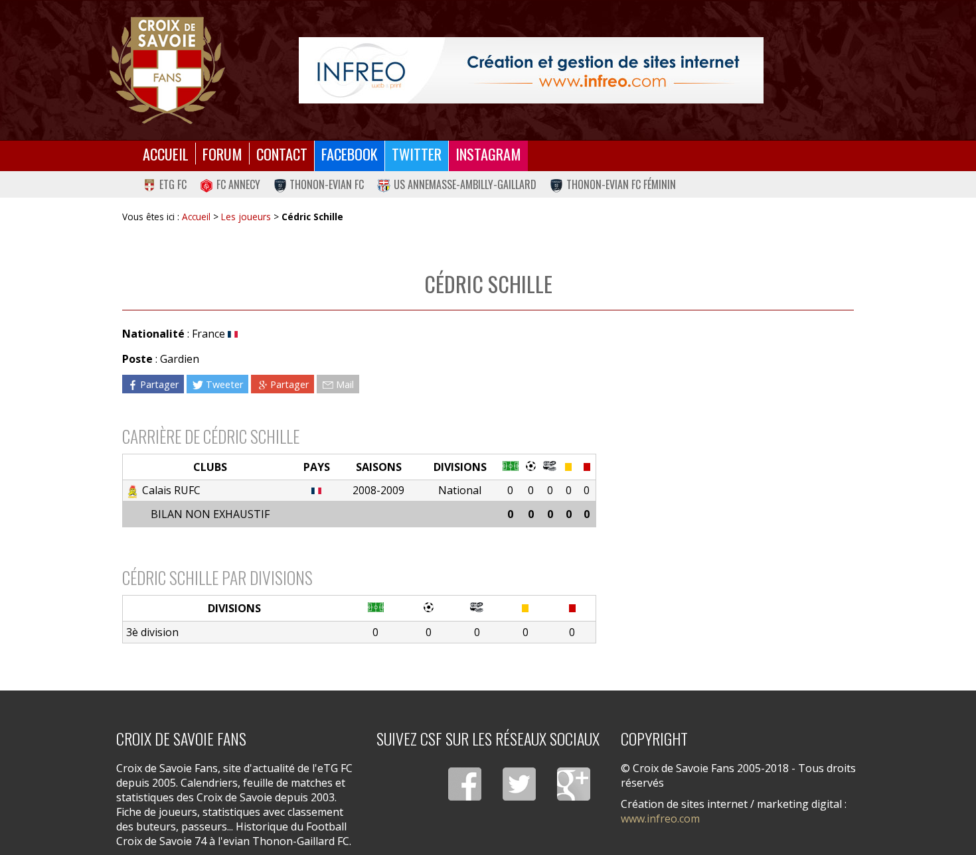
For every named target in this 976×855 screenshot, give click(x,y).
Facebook (349, 153)
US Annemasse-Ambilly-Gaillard (465, 184)
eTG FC (173, 184)
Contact (281, 153)
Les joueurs (246, 216)
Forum (222, 153)
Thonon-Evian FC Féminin (621, 184)
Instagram (488, 153)
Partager (159, 384)
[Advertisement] (725, 440)
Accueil (166, 153)
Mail (345, 384)
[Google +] (573, 784)
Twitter (417, 153)
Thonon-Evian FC (326, 184)
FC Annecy (238, 184)
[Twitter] (519, 784)
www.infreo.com (660, 818)
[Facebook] (464, 784)
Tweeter (224, 384)
